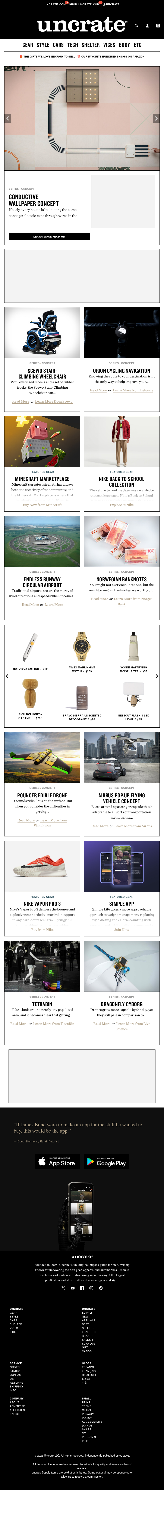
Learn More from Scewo (54, 401)
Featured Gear (42, 472)
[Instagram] (91, 1288)
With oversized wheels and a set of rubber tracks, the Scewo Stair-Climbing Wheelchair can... (42, 387)
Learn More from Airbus (133, 826)
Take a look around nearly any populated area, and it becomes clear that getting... (42, 1012)
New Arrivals (88, 1318)
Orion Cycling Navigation (121, 370)
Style (43, 44)
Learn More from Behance (133, 390)
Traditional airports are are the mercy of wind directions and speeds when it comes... (42, 593)
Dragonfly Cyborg (121, 1004)
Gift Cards (87, 1349)
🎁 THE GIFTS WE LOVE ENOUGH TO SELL (47, 56)
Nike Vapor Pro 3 (42, 903)
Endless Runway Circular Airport (42, 582)
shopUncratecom (84, 4)
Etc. (13, 1332)
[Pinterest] (100, 1288)
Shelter (91, 44)
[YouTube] (72, 1288)
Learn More (54, 604)
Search (136, 25)
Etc (138, 44)
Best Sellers (88, 1326)
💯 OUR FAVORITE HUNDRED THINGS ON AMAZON (111, 56)
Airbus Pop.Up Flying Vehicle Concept (121, 798)
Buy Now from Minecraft (42, 505)
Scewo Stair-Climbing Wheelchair (42, 373)
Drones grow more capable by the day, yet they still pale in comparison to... (121, 1012)
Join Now (121, 929)
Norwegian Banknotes (122, 579)
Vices (109, 44)
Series (14, 189)
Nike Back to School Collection (121, 481)
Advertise (17, 1406)
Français (89, 1371)
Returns (16, 1382)
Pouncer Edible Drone (42, 795)
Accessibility (92, 1421)
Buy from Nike (42, 929)
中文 (84, 1382)
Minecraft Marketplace (42, 478)
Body (124, 44)
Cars (58, 44)
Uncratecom (55, 4)
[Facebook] (82, 1288)
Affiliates (17, 1410)
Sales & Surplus (88, 1341)
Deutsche (89, 1375)
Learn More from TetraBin (53, 1023)
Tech (72, 44)
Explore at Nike (122, 505)
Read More (20, 401)
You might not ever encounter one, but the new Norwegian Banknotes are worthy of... (121, 587)
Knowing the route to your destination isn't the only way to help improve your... (122, 379)
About (14, 1402)
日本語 (86, 1378)
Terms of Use (87, 1408)
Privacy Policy (88, 1415)
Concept (28, 189)
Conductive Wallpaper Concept (34, 199)
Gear (27, 44)
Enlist (14, 1414)
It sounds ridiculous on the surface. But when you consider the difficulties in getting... (42, 806)
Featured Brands (89, 1333)
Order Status (15, 1369)
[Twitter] (63, 1288)
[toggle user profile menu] (147, 26)
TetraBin (42, 1004)
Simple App (121, 903)
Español (88, 1367)
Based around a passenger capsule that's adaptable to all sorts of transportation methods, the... (121, 811)
